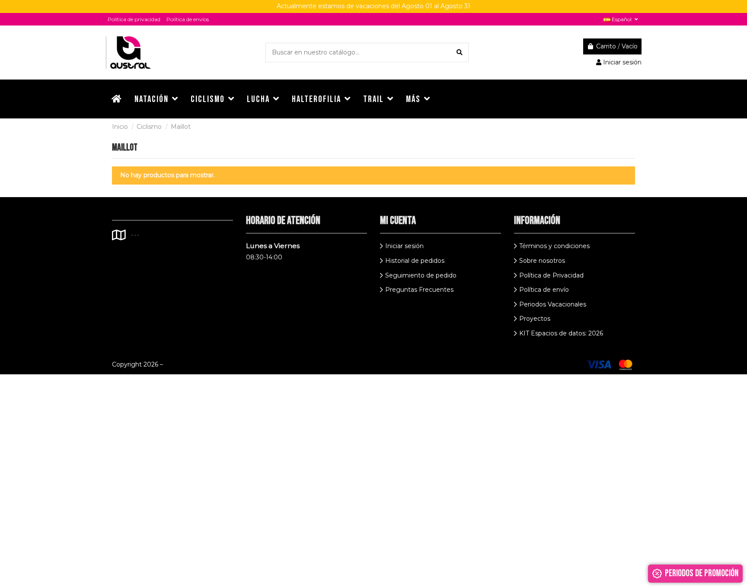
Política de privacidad (134, 19)
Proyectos (534, 318)
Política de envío (544, 290)
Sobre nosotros (542, 261)
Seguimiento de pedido (420, 275)
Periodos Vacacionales (552, 304)
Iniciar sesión (404, 246)
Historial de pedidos (414, 261)
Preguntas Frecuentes (419, 290)
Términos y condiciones (554, 246)
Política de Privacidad (551, 275)
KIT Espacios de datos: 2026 (561, 333)
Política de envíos (187, 19)
